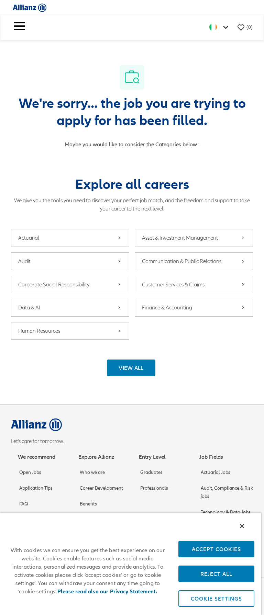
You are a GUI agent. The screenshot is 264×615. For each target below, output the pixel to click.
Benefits (88, 504)
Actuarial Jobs (215, 472)
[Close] (242, 526)
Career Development (101, 488)
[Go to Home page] (29, 7)
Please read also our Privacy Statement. (107, 591)
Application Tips (36, 488)
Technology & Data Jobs (226, 512)
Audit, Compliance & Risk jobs (227, 492)
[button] (131, 368)
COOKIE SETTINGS (216, 598)
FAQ (23, 504)
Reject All (216, 574)
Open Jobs (30, 472)
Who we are (92, 472)
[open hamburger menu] (19, 27)
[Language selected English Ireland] (220, 27)
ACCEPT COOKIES (216, 549)
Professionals (154, 488)
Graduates (151, 472)
